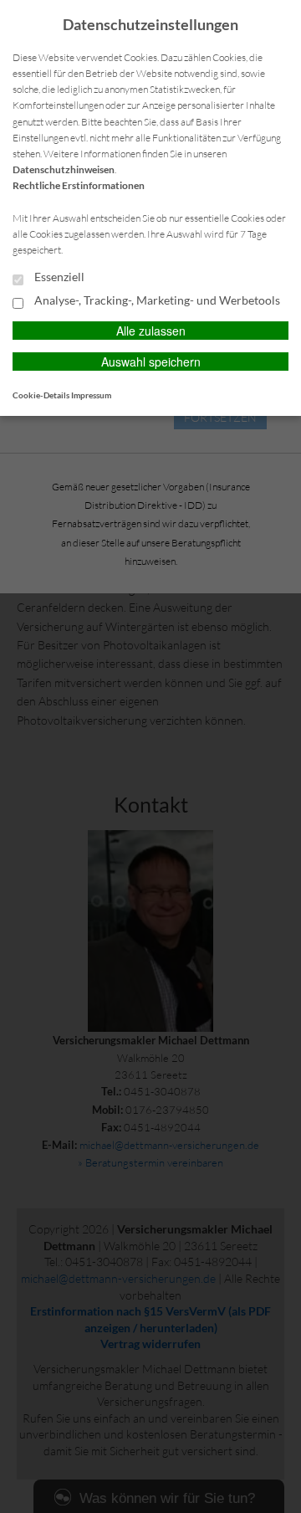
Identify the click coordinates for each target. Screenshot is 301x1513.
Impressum (91, 395)
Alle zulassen (151, 330)
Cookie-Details (41, 395)
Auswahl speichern (151, 361)
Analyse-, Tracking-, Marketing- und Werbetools (156, 300)
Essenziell (58, 277)
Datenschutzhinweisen (64, 169)
